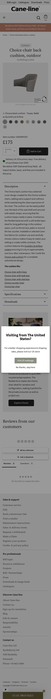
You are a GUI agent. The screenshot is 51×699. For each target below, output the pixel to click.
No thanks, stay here (25, 367)
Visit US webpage (25, 360)
